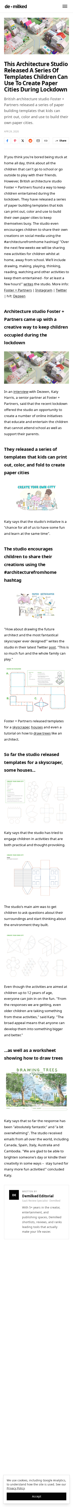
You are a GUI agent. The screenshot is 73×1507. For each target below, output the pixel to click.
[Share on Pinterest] (15, 140)
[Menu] (65, 6)
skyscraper (20, 727)
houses (37, 727)
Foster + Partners (18, 290)
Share (62, 140)
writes (28, 284)
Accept (36, 1496)
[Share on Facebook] (7, 140)
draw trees (42, 733)
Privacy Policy (16, 1488)
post (52, 647)
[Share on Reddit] (30, 140)
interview (20, 391)
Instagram (43, 290)
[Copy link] (46, 140)
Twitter (61, 290)
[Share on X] (22, 140)
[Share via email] (38, 140)
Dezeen (19, 296)
